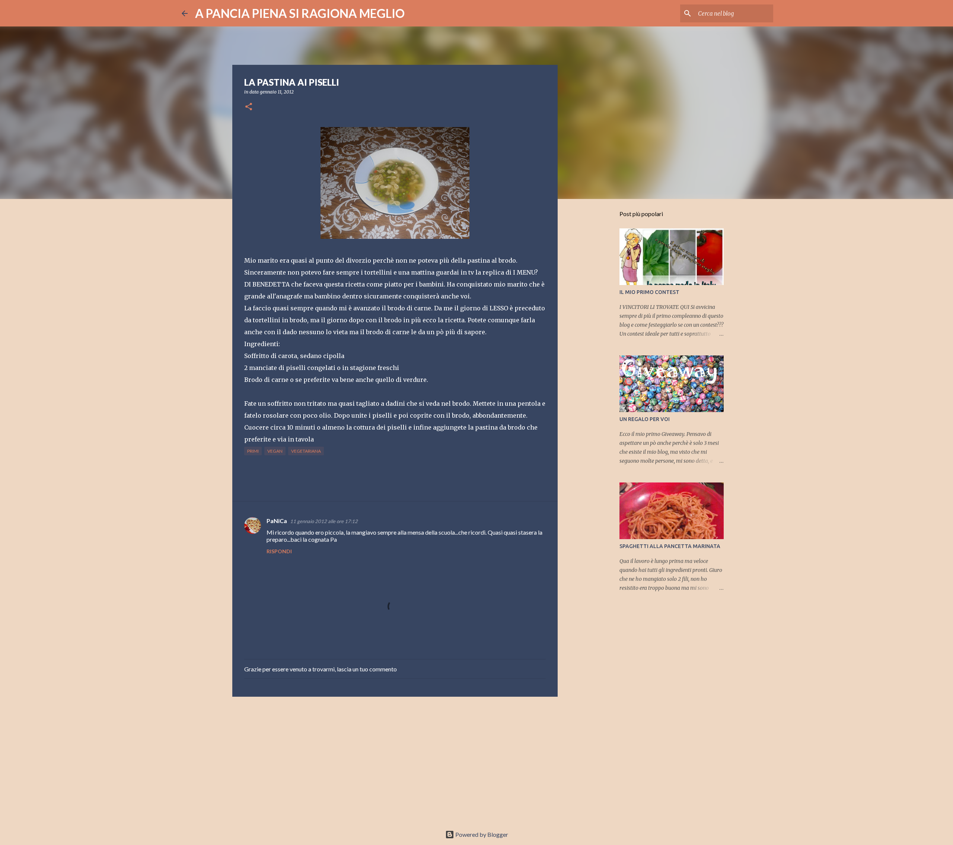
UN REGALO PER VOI (644, 419)
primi (253, 451)
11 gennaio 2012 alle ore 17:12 (324, 521)
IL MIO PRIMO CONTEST (649, 292)
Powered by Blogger (481, 834)
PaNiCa (277, 520)
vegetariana (306, 451)
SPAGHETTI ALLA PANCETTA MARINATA (669, 546)
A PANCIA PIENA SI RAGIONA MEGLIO (300, 13)
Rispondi (279, 551)
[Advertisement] (395, 760)
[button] (248, 107)
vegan (275, 451)
